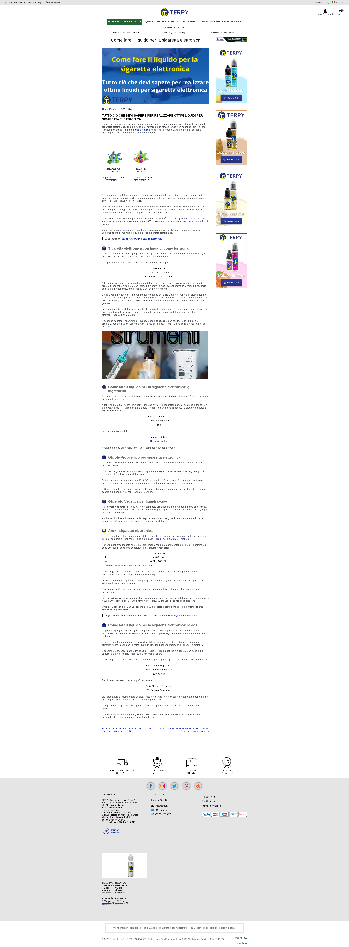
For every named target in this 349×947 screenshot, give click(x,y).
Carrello (340, 12)
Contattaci (318, 2)
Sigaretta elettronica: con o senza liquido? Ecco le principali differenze (159, 616)
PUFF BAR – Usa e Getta (122, 21)
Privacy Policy (209, 797)
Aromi (191, 21)
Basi (205, 21)
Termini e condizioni (211, 806)
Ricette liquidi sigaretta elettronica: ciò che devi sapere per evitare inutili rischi (126, 730)
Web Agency (241, 938)
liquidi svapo (193, 218)
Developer (242, 943)
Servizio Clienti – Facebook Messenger (25, 2)
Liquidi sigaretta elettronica (162, 21)
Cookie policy (208, 801)
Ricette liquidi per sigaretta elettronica (142, 239)
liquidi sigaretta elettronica (138, 130)
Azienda (170, 27)
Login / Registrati (325, 14)
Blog (181, 27)
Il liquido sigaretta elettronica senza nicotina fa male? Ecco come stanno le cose (183, 730)
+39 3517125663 (54, 2)
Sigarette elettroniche (225, 21)
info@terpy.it (161, 806)
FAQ (327, 2)
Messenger (161, 810)
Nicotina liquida (159, 441)
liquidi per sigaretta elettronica (172, 539)
